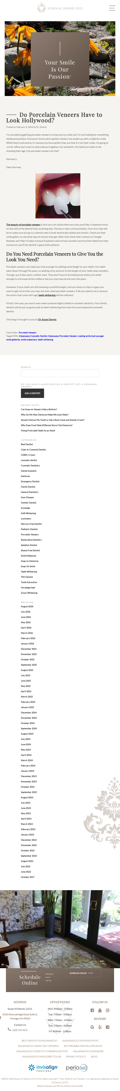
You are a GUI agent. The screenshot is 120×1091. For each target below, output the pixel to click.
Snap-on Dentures (29, 561)
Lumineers (26, 518)
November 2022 (29, 845)
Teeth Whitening (29, 571)
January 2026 (27, 643)
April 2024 (26, 755)
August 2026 (27, 606)
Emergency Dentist (30, 481)
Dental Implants (28, 470)
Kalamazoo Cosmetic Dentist (33, 336)
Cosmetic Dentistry (30, 465)
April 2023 (26, 818)
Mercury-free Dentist (31, 523)
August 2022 (27, 861)
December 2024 (29, 712)
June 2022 (26, 871)
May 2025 (26, 686)
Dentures (25, 476)
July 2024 (25, 739)
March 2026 (27, 633)
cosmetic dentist (29, 460)
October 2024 (28, 723)
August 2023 (27, 797)
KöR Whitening (28, 513)
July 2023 (25, 802)
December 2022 (29, 839)
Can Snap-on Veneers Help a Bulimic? (39, 409)
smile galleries (13, 339)
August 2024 (27, 733)
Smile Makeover (28, 555)
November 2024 (29, 717)
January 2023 (27, 834)
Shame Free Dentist (30, 550)
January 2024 (27, 771)
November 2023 (29, 781)
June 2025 (26, 680)
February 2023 (28, 829)
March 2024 (27, 760)
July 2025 (25, 675)
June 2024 (26, 744)
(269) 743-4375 (20, 1030)
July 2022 (25, 866)
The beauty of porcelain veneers (23, 224)
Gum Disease (27, 497)
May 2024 (26, 749)
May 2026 (26, 622)
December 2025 (29, 648)
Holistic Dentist (28, 502)
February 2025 (28, 702)
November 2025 (29, 654)
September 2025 (29, 664)
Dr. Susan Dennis (47, 319)
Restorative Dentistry (31, 539)
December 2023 (29, 776)
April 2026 (26, 627)
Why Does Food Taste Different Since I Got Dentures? (46, 425)
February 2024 (28, 765)
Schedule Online (78, 973)
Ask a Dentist (32, 393)
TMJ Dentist (27, 577)
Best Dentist (27, 444)
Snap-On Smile (28, 566)
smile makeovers (29, 339)
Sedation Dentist (29, 545)
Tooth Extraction (29, 582)
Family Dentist (28, 486)
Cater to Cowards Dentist (33, 449)
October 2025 (28, 659)
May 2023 (26, 813)
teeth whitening (46, 295)
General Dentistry (29, 492)
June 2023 (26, 808)
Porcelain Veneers (27, 332)
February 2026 (28, 638)
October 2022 (28, 850)
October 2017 (28, 877)
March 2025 (27, 696)
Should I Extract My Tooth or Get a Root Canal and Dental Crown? (53, 420)
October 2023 (28, 786)
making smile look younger (91, 336)
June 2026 (26, 617)
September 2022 (29, 855)
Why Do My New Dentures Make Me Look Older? (45, 414)
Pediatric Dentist (29, 529)
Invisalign (25, 508)
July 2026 (25, 611)
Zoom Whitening (29, 592)
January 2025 (27, 707)
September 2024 (29, 728)
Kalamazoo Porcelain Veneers (62, 336)
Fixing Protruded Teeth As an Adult (38, 430)
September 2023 (29, 792)
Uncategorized (28, 587)
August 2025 (27, 670)
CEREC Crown (28, 455)
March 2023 (27, 824)
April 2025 (26, 691)
